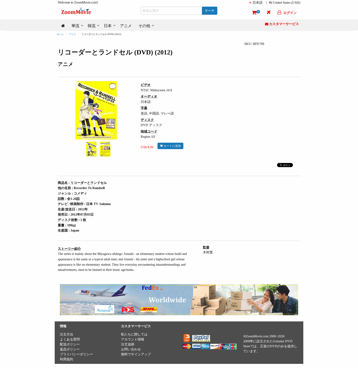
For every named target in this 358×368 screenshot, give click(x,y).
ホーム (60, 34)
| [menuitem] (266, 2)
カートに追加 (172, 145)
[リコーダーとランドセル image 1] (91, 149)
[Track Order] (268, 12)
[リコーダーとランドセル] (91, 149)
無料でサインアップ (136, 354)
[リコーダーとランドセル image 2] (105, 149)
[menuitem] (256, 2)
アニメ (72, 34)
